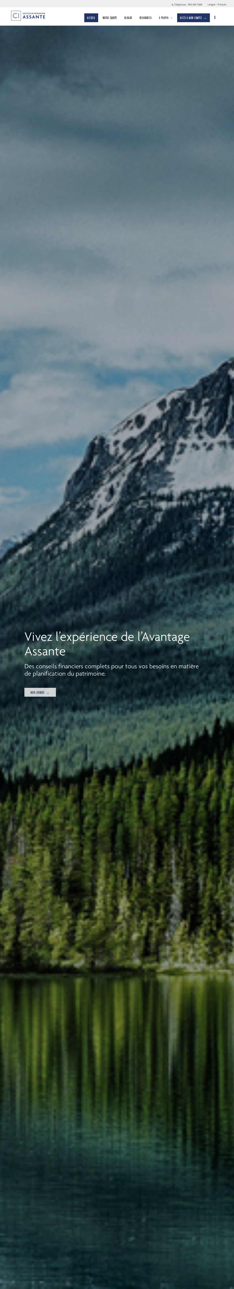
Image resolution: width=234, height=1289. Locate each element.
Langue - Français (217, 4)
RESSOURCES (146, 18)
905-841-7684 (195, 4)
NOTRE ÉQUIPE (110, 18)
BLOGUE (128, 18)
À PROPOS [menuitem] (164, 19)
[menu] (215, 17)
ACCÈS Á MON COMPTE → (193, 18)
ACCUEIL (91, 18)
